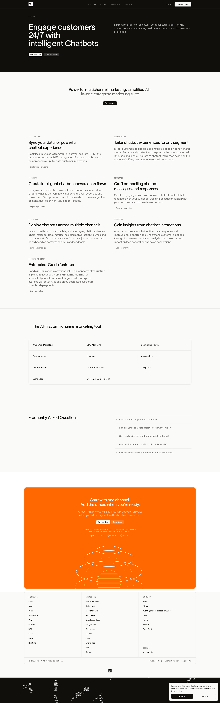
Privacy (146, 625)
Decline (205, 696)
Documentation (92, 602)
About (145, 602)
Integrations (91, 625)
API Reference (92, 611)
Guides (89, 634)
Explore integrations (39, 167)
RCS (30, 629)
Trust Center (148, 629)
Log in (168, 4)
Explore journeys (37, 207)
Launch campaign (38, 248)
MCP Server (91, 615)
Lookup (32, 625)
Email (31, 602)
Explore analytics (123, 248)
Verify (31, 620)
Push (31, 634)
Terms (145, 620)
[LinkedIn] (148, 652)
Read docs (117, 522)
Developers (115, 4)
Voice (31, 611)
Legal (145, 615)
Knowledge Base (93, 620)
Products (92, 4)
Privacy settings (156, 661)
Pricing (103, 4)
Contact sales (183, 4)
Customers (90, 629)
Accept (182, 696)
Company (128, 4)
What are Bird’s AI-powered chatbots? (138, 419)
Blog (88, 647)
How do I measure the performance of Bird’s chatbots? (146, 452)
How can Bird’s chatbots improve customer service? (145, 428)
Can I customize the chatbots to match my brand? (144, 436)
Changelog (90, 643)
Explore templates (124, 208)
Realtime (32, 643)
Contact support (172, 661)
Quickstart (90, 606)
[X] (144, 652)
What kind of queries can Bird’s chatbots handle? (143, 444)
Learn (88, 638)
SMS (30, 606)
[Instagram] (152, 652)
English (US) (186, 661)
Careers (89, 652)
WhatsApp (33, 615)
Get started (35, 54)
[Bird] (31, 4)
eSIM (31, 638)
